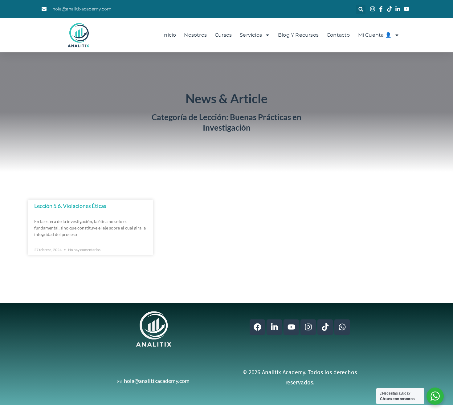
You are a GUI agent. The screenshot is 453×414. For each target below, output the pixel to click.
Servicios (251, 35)
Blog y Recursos (298, 35)
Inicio (169, 35)
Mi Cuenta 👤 (374, 35)
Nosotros (195, 35)
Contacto (338, 35)
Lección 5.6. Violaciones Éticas (70, 205)
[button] (360, 9)
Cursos (223, 35)
